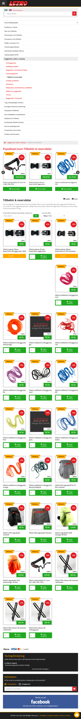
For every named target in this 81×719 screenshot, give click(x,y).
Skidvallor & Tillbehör (11, 118)
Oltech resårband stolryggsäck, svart (40, 391)
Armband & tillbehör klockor (14, 122)
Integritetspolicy (53, 715)
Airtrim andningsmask (12, 126)
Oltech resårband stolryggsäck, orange (14, 486)
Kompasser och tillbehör (12, 39)
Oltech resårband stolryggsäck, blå (66, 391)
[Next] (78, 172)
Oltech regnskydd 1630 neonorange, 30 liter (11, 581)
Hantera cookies (65, 715)
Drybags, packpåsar (12, 81)
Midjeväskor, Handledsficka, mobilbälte (19, 88)
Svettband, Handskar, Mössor (14, 51)
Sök (36, 216)
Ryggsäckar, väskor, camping (14, 59)
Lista (75, 199)
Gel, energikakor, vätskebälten (14, 114)
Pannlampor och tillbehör (13, 35)
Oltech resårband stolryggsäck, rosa (66, 296)
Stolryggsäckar (11, 63)
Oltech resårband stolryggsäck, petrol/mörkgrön (40, 486)
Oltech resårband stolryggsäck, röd (66, 344)
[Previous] (3, 172)
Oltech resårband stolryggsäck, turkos (66, 439)
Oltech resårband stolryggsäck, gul (40, 344)
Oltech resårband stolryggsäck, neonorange (14, 344)
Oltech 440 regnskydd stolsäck (40, 533)
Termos (8, 95)
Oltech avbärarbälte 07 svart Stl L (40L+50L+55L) (39, 581)
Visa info (9, 256)
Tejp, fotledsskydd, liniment (13, 103)
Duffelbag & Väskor (12, 66)
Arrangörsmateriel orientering (14, 106)
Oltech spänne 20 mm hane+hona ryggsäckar (37, 250)
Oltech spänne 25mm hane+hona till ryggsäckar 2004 (14, 250)
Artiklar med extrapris (11, 134)
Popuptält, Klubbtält (11, 110)
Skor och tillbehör (10, 31)
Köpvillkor (43, 715)
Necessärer (9, 84)
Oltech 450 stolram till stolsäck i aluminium (66, 581)
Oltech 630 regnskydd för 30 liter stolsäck (65, 486)
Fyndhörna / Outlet (10, 27)
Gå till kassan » (18, 10)
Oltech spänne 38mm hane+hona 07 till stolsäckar (65, 250)
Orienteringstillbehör (11, 47)
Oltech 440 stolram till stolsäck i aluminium (14, 629)
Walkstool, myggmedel (13, 91)
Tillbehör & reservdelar (14, 77)
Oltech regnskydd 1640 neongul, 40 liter (63, 534)
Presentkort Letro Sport (12, 130)
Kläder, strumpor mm (11, 43)
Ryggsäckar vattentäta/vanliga (16, 70)
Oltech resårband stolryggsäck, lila (14, 391)
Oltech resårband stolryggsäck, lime (14, 439)
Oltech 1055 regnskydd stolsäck (11, 534)
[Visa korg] (77, 715)
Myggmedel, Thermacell (14, 98)
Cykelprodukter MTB (11, 55)
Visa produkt (15, 189)
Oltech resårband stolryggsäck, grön (40, 439)
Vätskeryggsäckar (12, 74)
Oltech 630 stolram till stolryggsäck (37, 629)
